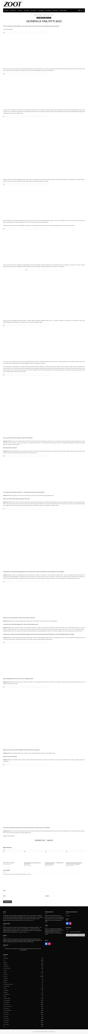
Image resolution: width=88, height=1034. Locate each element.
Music (5, 988)
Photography (6, 994)
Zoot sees (6, 10)
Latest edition (7, 986)
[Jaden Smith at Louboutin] (12, 856)
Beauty (5, 962)
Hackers (5, 982)
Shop (5, 996)
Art (4, 960)
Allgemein (6, 958)
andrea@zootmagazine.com (28, 920)
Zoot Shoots (6, 1024)
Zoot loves (19, 10)
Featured (6, 978)
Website (47, 895)
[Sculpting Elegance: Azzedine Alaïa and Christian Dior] (33, 856)
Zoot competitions (7, 1010)
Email (4, 895)
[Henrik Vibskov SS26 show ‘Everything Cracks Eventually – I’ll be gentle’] (75, 856)
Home (36, 14)
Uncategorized (7, 1000)
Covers (5, 970)
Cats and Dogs (7, 968)
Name (4, 890)
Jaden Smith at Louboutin (8, 862)
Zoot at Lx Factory (8, 1006)
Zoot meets (26, 10)
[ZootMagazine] (13, 4)
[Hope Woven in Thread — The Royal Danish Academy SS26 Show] (54, 856)
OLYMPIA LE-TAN (40, 840)
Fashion (43, 17)
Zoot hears (6, 1012)
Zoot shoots (55, 10)
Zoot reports (33, 10)
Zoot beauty (48, 10)
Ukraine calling (63, 10)
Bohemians (6, 966)
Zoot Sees (48, 17)
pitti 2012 (50, 840)
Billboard (5, 964)
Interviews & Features (8, 984)
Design (40, 14)
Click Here (68, 915)
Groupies (6, 980)
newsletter (6, 990)
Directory (6, 974)
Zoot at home (6, 1004)
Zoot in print (13, 10)
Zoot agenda (41, 10)
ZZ (4, 1026)
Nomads (5, 992)
